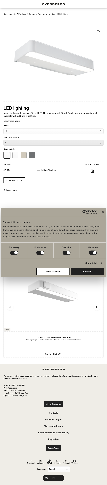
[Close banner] (103, 212)
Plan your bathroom (53, 426)
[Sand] (23, 155)
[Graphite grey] (32, 155)
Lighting (51, 14)
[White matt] (15, 155)
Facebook (31, 463)
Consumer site (9, 14)
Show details (91, 263)
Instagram (41, 463)
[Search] (46, 478)
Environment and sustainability (53, 432)
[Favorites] (53, 478)
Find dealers (11, 190)
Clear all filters (14, 180)
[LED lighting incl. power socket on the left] (53, 307)
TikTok (49, 463)
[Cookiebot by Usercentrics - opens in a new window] (84, 212)
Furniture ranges (53, 419)
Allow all (87, 271)
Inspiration (53, 439)
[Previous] (10, 307)
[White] (6, 155)
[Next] (96, 307)
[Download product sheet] (92, 172)
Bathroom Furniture (37, 14)
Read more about (11, 120)
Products (22, 14)
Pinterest (66, 463)
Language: (41, 469)
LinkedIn (57, 463)
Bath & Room (53, 448)
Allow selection (53, 271)
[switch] (40, 253)
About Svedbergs (53, 404)
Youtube (74, 463)
